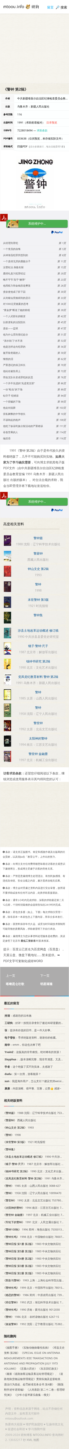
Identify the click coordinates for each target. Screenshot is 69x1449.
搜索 (64, 7)
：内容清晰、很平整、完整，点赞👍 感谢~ (33, 1088)
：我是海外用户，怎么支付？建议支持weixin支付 (37, 1081)
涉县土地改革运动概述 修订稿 (38, 630)
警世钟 (38, 722)
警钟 (38, 584)
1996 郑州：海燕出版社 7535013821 (34, 1229)
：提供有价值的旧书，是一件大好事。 (29, 1030)
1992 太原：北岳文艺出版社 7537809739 (35, 1200)
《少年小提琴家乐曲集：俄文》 (33, 1395)
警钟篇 (38, 538)
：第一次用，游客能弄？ (23, 1074)
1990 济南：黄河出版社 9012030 (31, 1309)
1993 (18, 1127)
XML (30, 1440)
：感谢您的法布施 (18, 1015)
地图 (36, 1440)
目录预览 (51, 122)
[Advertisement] (34, 48)
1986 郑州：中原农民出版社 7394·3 (34, 1295)
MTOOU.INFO (42, 1435)
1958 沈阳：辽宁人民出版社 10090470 (32, 1193)
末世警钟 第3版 (38, 599)
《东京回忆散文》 (48, 1368)
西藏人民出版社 (19, 1120)
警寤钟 (38, 553)
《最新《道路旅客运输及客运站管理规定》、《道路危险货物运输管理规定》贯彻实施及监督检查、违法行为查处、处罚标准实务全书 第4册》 (33, 1379)
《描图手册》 (12, 1347)
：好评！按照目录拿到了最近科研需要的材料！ (37, 1023)
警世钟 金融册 (38, 753)
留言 (50, 7)
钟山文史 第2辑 (38, 568)
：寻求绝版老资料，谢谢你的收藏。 (31, 1037)
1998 (12, 1135)
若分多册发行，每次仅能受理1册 (47, 146)
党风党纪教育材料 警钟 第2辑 (38, 676)
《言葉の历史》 (27, 1368)
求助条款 (42, 130)
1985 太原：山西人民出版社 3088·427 (32, 1186)
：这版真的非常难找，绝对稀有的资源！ (33, 1052)
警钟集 (38, 615)
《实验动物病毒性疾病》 (35, 1347)
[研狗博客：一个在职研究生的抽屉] (21, 6)
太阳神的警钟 (38, 738)
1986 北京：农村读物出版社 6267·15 (31, 1317)
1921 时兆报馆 (24, 1142)
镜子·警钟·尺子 (38, 645)
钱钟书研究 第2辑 (38, 661)
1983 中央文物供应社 (32, 1244)
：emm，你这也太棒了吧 (23, 1045)
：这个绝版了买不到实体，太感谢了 (29, 1066)
